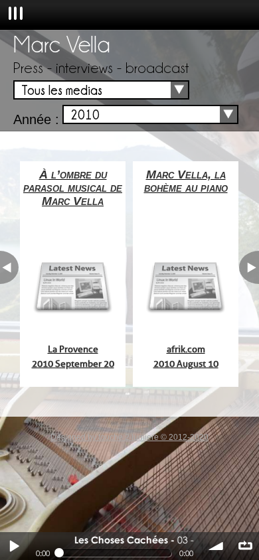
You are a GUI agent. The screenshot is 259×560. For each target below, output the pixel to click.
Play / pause (14, 546)
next (249, 267)
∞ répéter (245, 546)
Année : (36, 119)
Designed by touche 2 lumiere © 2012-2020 (129, 437)
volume (216, 546)
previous (9, 267)
